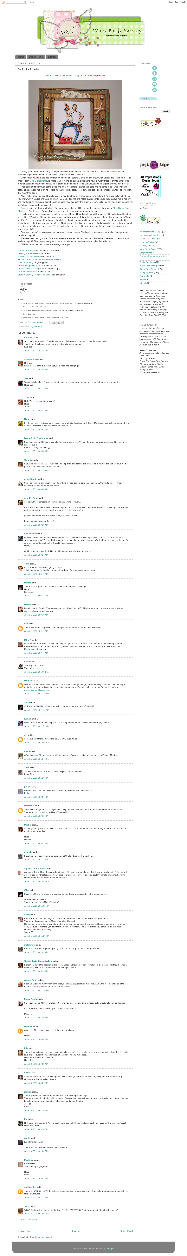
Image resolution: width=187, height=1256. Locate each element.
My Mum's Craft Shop (28, 256)
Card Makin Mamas (27, 272)
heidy (27, 662)
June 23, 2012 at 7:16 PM (36, 1110)
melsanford (30, 945)
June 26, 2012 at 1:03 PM (36, 1151)
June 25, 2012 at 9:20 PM (36, 1129)
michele (28, 852)
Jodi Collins (30, 1187)
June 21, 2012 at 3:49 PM (36, 843)
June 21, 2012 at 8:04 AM (36, 489)
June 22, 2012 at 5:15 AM (36, 971)
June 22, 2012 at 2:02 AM (36, 952)
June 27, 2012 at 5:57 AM (36, 1178)
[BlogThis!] (53, 322)
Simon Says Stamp (148, 269)
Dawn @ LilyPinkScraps (36, 438)
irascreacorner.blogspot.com (37, 690)
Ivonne (27, 719)
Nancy (27, 419)
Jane (27, 397)
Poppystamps (146, 253)
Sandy (27, 915)
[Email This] (51, 322)
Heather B (29, 806)
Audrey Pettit (30, 980)
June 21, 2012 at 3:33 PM (36, 816)
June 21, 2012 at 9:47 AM (36, 653)
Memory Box (145, 246)
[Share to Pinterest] (62, 322)
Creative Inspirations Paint (30, 266)
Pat (25, 1119)
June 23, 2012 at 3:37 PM (36, 1083)
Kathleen (28, 337)
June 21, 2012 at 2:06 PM (36, 797)
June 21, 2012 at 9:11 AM (36, 596)
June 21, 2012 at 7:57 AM (36, 470)
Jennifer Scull (31, 498)
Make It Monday (25, 262)
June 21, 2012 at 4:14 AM (36, 350)
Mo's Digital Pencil (38, 181)
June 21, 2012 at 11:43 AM (36, 710)
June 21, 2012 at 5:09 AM (36, 370)
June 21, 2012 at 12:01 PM (36, 743)
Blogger (110, 1249)
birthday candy (72, 75)
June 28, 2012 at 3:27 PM (36, 1198)
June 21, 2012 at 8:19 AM (36, 525)
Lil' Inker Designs (147, 239)
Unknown (29, 681)
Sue (26, 378)
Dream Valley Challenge (29, 268)
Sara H (27, 702)
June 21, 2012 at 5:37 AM (36, 410)
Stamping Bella (146, 273)
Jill (25, 735)
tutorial (143, 283)
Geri (26, 624)
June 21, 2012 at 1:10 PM (36, 778)
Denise (28, 583)
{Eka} (26, 890)
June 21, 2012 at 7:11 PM (36, 859)
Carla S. (28, 460)
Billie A (27, 640)
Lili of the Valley (147, 242)
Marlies (27, 751)
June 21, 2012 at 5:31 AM (36, 389)
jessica (27, 1092)
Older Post (126, 1231)
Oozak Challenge (26, 250)
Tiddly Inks (144, 276)
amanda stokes (31, 359)
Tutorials (52, 57)
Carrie (27, 1138)
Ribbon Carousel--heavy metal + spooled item (39, 259)
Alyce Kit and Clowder (35, 868)
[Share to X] (56, 322)
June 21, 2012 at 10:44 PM (36, 881)
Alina (26, 768)
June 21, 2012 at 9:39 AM (36, 615)
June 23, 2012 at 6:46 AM (36, 1039)
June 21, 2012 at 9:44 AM (36, 631)
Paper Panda (30, 999)
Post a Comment (29, 1219)
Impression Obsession (150, 235)
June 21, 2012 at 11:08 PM (36, 906)
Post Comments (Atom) (41, 1237)
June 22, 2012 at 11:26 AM (36, 990)
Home (21, 57)
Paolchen (29, 1160)
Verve (142, 280)
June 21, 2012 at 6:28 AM (36, 451)
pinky (27, 787)
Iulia (26, 1048)
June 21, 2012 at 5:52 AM (36, 429)
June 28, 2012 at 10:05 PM (36, 1214)
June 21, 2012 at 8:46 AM (36, 574)
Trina (26, 564)
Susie (27, 1073)
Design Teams (36, 57)
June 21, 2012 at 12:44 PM (36, 759)
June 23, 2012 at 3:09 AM (36, 1018)
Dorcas (27, 605)
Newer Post (25, 1231)
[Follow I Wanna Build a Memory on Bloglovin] (148, 101)
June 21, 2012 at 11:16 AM (36, 694)
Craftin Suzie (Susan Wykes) (38, 961)
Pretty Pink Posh (147, 262)
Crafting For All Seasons (29, 253)
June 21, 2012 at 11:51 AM (36, 726)
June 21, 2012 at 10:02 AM (36, 672)
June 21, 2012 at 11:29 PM (36, 936)
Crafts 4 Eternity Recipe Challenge (34, 275)
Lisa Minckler (31, 534)
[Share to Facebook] (59, 322)
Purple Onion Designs (150, 266)
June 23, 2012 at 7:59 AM (36, 1064)
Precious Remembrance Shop (153, 256)
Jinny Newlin (30, 479)
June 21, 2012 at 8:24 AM (36, 555)
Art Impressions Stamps (151, 232)
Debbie (27, 825)
